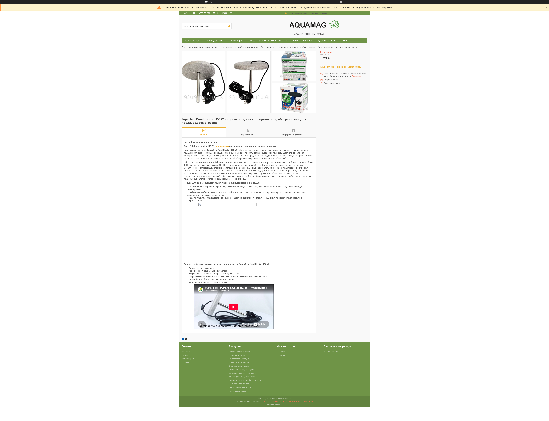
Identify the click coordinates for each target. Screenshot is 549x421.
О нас (345, 40)
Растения (291, 40)
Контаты (186, 355)
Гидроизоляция (192, 40)
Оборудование (215, 40)
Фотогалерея (188, 358)
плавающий (222, 146)
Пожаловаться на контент (273, 401)
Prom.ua (287, 398)
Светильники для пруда (240, 387)
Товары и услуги (193, 47)
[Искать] (229, 26)
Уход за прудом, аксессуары (264, 40)
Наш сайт (186, 351)
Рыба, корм (236, 40)
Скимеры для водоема (239, 366)
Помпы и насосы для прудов (242, 369)
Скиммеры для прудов (239, 383)
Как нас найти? (331, 351)
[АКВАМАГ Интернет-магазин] (314, 24)
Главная (185, 362)
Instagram (281, 355)
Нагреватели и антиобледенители (236, 47)
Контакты (308, 40)
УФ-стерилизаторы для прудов (243, 373)
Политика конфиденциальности (299, 401)
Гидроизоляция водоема (240, 351)
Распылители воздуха (239, 358)
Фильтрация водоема (239, 362)
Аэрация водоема (237, 355)
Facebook (281, 351)
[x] (186, 339)
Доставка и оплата (327, 40)
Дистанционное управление (242, 376)
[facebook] (183, 339)
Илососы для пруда (237, 391)
